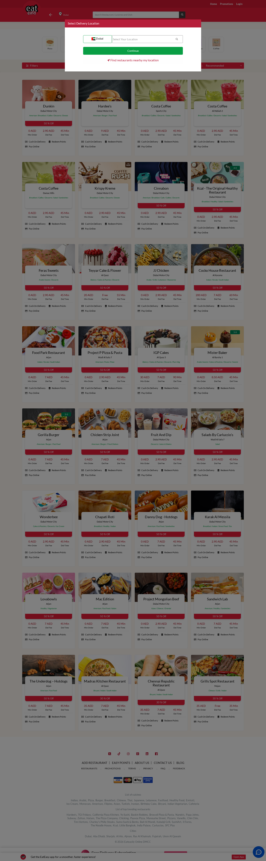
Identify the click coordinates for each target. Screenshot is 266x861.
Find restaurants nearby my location (134, 60)
